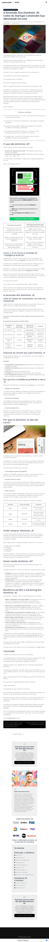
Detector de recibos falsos (22, 872)
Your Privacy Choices (37, 940)
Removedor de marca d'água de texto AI (25, 874)
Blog (8, 21)
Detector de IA (19, 855)
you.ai (10, 508)
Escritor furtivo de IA (20, 887)
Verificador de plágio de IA (22, 865)
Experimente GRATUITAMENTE (24, 219)
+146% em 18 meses (30, 340)
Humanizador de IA (20, 857)
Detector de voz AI (20, 867)
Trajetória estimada (30, 345)
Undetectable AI (12, 718)
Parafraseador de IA (20, 862)
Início (4, 21)
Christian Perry (6, 23)
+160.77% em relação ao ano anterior (29, 334)
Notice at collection (23, 940)
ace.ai (10, 514)
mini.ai (10, 519)
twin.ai (10, 524)
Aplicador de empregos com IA (23, 860)
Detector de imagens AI (21, 869)
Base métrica (30, 330)
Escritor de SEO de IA (31, 635)
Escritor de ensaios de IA (21, 883)
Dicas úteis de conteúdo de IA (10, 9)
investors (31, 385)
